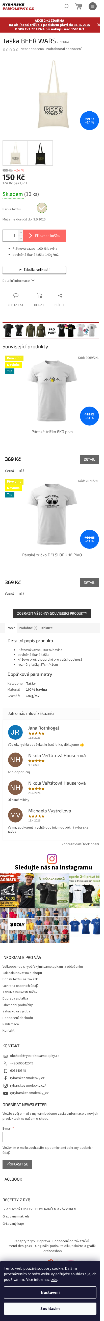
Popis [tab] (11, 628)
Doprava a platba (15, 998)
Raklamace (11, 1024)
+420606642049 (21, 1063)
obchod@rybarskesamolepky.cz (34, 1055)
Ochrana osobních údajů (21, 985)
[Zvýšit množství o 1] (20, 233)
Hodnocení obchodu (18, 1017)
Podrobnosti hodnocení (64, 49)
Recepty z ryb (24, 1241)
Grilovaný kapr (13, 1224)
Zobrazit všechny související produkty (52, 613)
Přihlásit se (17, 1164)
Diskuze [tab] (47, 628)
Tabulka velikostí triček (20, 992)
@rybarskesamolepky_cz (29, 1092)
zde (54, 1279)
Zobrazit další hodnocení (80, 844)
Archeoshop (52, 1251)
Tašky (31, 683)
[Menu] (93, 6)
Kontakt (8, 1030)
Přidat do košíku (47, 235)
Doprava (43, 1241)
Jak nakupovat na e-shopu (22, 973)
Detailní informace (16, 280)
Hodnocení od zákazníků (71, 1241)
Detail (89, 459)
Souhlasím (50, 1308)
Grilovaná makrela (16, 1216)
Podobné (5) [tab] (28, 628)
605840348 (18, 1070)
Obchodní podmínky (18, 1005)
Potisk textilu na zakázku (21, 979)
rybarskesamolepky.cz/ (28, 1085)
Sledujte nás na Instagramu (53, 867)
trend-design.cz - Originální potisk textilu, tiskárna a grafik (52, 1246)
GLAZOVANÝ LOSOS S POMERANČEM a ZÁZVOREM (39, 1209)
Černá (9, 470)
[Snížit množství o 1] (20, 238)
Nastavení (50, 1292)
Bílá (21, 470)
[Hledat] (66, 6)
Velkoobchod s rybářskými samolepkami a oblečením (43, 966)
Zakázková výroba (16, 1011)
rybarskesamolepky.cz (27, 1078)
